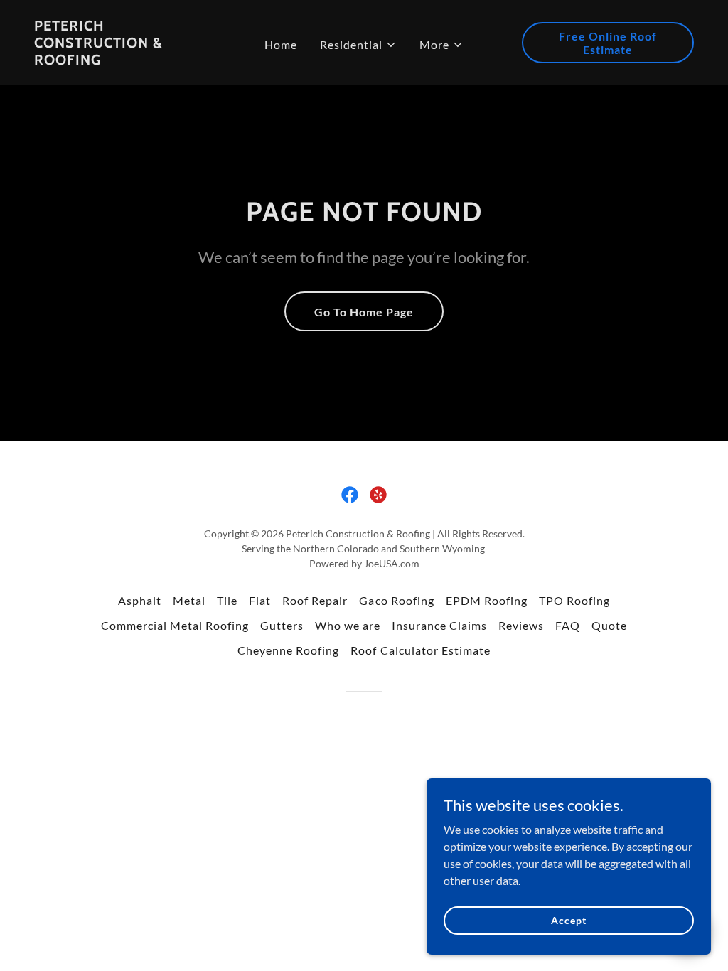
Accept (568, 920)
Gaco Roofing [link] (396, 600)
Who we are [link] (347, 625)
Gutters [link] (282, 625)
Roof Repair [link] (315, 600)
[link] (120, 60)
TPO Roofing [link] (574, 600)
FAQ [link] (567, 625)
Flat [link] (260, 600)
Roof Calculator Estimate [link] (420, 650)
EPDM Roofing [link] (487, 600)
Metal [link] (189, 600)
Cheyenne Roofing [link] (288, 650)
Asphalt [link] (139, 600)
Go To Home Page (364, 311)
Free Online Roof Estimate (608, 42)
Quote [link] (609, 625)
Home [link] (280, 44)
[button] (358, 44)
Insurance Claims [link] (439, 625)
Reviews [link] (521, 625)
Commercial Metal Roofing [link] (175, 625)
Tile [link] (227, 600)
